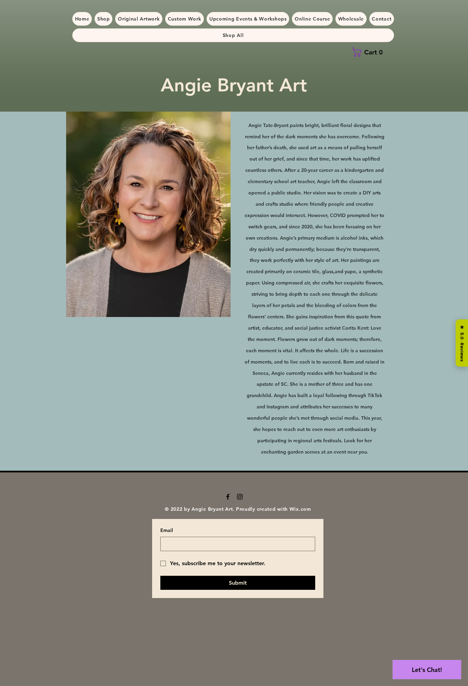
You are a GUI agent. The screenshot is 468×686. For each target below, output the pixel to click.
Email (166, 530)
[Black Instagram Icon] (240, 496)
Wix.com (300, 509)
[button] (103, 19)
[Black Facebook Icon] (228, 496)
